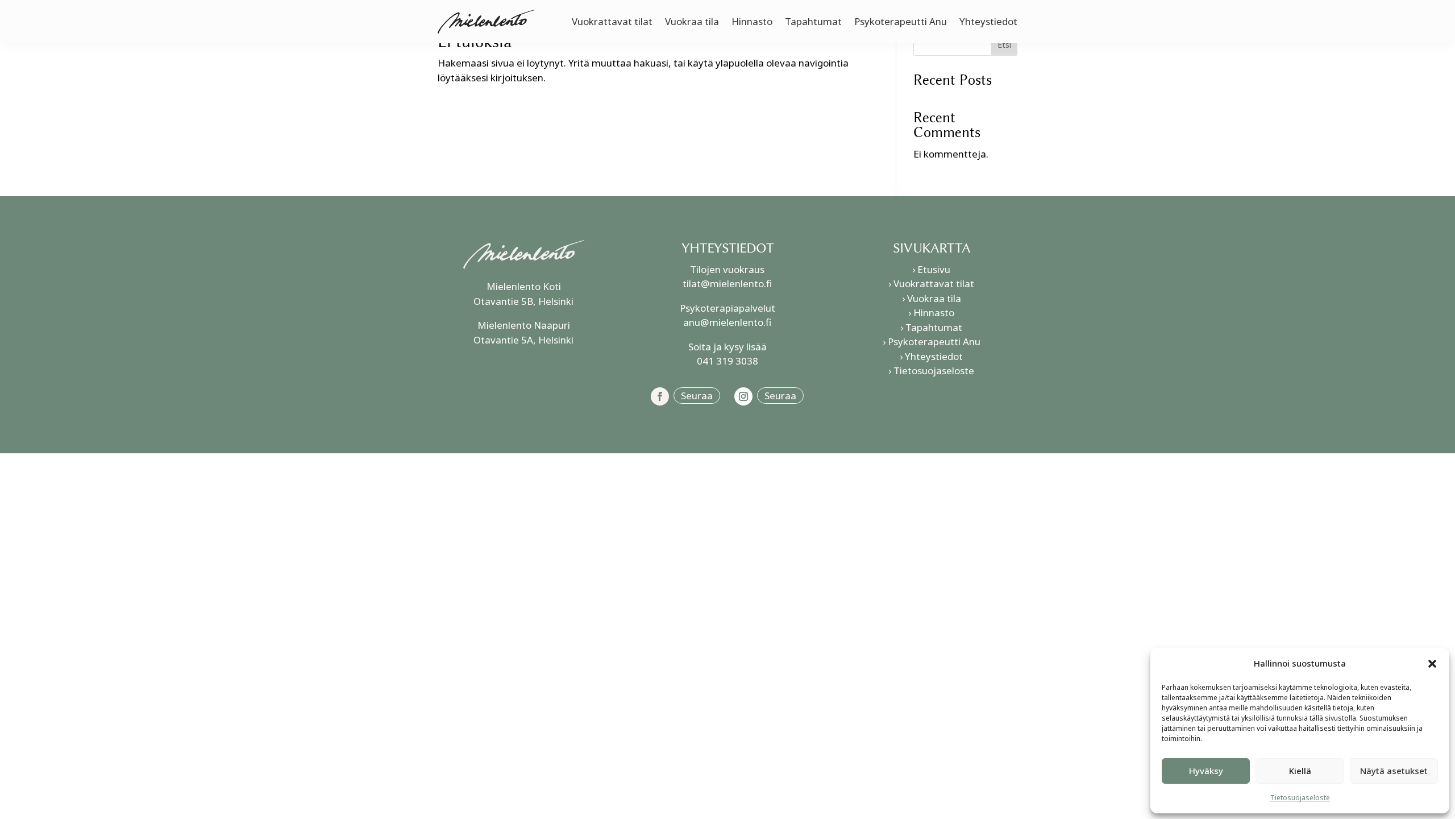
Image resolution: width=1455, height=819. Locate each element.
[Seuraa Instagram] (743, 396)
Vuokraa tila (692, 21)
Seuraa (697, 395)
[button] (1432, 663)
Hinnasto (751, 21)
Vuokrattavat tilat (612, 21)
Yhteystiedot (988, 21)
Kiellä (1300, 770)
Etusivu (933, 269)
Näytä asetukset (1394, 770)
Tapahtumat (813, 21)
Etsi (1004, 44)
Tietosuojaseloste (1300, 798)
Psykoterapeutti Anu (900, 21)
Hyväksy (1206, 770)
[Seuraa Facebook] (660, 396)
